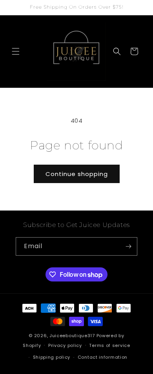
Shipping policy (52, 357)
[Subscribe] (128, 246)
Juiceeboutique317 (72, 335)
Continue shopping (77, 174)
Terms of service (109, 345)
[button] (15, 51)
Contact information (103, 357)
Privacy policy (65, 345)
